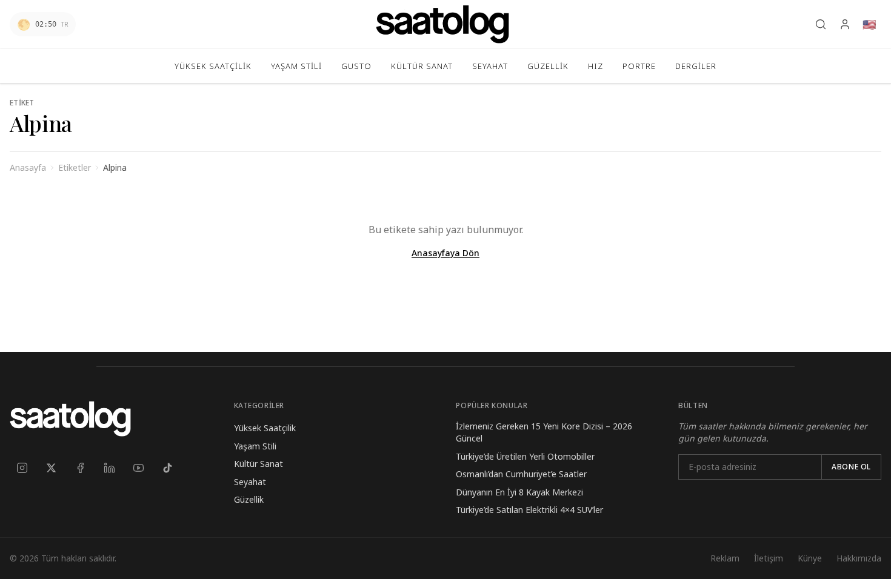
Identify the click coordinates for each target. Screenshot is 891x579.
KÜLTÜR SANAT (422, 66)
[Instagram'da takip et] (22, 467)
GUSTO (356, 66)
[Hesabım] (845, 24)
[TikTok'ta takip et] (167, 467)
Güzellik (249, 499)
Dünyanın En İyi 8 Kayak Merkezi (519, 492)
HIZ (595, 66)
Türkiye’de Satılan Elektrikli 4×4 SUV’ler (529, 509)
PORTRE (639, 66)
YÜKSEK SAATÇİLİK (213, 66)
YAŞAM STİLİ (296, 66)
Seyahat (250, 482)
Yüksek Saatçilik (265, 428)
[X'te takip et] (51, 467)
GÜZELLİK (548, 66)
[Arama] (821, 24)
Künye (810, 558)
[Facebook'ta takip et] (80, 467)
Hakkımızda (858, 558)
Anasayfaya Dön (445, 253)
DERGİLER (695, 66)
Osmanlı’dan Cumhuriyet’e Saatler (521, 474)
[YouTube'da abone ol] (138, 467)
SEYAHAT (490, 66)
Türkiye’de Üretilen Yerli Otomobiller (525, 456)
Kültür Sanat (258, 463)
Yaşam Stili (255, 446)
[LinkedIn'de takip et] (109, 467)
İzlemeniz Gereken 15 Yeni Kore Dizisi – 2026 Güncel (544, 432)
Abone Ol (851, 467)
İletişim (768, 558)
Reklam (724, 558)
